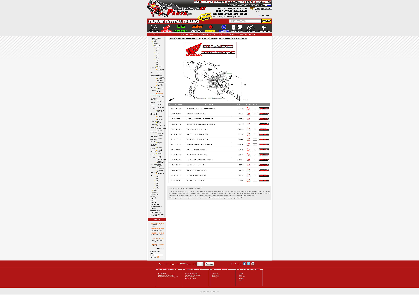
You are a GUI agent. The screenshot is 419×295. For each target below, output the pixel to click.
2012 (157, 176)
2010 (157, 62)
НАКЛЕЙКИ (154, 198)
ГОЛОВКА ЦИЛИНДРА (156, 86)
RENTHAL (154, 246)
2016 (157, 183)
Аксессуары (215, 277)
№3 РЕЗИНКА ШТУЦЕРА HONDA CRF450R (199, 119)
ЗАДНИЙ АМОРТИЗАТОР (156, 151)
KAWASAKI (156, 189)
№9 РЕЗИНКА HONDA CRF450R (196, 149)
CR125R (156, 43)
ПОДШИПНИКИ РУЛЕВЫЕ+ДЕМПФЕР (158, 163)
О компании (162, 273)
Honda (241, 273)
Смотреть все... (160, 248)
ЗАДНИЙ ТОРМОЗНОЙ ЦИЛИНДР (156, 144)
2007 (157, 57)
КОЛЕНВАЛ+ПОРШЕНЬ (163, 82)
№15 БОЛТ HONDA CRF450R (195, 180)
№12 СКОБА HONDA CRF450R (196, 165)
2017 (157, 185)
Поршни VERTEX (156, 230)
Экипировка (215, 275)
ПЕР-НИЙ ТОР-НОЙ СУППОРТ (156, 94)
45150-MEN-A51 (176, 160)
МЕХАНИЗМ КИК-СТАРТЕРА (157, 120)
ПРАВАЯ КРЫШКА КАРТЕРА (156, 157)
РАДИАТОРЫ (161, 133)
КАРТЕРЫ (160, 80)
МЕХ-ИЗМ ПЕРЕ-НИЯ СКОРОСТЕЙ (156, 113)
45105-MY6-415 (176, 124)
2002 (157, 48)
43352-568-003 (176, 114)
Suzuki (241, 275)
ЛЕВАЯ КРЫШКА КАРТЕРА (155, 123)
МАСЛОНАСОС (161, 129)
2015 (157, 182)
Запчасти (215, 273)
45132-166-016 (176, 149)
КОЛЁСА (153, 202)
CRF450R (157, 47)
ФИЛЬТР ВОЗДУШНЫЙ (156, 67)
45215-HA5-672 (176, 175)
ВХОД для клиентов (191, 273)
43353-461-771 (176, 119)
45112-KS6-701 (176, 139)
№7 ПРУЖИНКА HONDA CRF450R (197, 139)
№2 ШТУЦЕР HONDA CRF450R (196, 114)
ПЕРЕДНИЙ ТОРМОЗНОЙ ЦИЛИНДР (157, 98)
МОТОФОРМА (154, 194)
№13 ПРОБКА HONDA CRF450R (196, 170)
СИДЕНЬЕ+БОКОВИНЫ (164, 159)
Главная (172, 38)
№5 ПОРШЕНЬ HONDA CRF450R (196, 129)
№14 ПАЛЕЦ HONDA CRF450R (196, 175)
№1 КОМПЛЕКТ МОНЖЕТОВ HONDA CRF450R (200, 109)
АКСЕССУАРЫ (155, 210)
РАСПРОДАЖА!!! (155, 212)
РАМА (158, 92)
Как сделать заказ (190, 278)
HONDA (155, 41)
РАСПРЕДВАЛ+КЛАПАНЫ (164, 77)
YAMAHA (155, 192)
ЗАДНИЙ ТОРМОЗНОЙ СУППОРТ (156, 140)
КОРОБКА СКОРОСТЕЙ (156, 171)
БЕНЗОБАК (160, 110)
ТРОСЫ (159, 116)
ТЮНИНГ (153, 200)
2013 (157, 178)
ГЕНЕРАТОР (160, 69)
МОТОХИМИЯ (154, 204)
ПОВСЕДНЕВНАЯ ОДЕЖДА (156, 207)
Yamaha (241, 278)
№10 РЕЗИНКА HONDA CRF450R (196, 155)
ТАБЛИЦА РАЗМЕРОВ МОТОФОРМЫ (157, 215)
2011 (157, 64)
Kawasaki (242, 277)
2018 (157, 187)
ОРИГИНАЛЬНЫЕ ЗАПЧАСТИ (156, 39)
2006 (157, 55)
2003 (157, 50)
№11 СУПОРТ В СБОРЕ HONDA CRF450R (199, 160)
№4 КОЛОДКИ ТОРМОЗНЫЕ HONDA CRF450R (200, 124)
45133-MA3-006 (176, 155)
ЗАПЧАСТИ (154, 196)
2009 (157, 61)
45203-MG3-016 (176, 170)
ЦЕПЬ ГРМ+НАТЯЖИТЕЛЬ (156, 74)
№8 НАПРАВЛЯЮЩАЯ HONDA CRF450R (199, 144)
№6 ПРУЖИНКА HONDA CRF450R (197, 134)
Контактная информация (193, 275)
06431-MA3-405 (176, 109)
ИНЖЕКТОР (160, 169)
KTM (240, 280)
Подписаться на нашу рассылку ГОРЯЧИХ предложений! (177, 264)
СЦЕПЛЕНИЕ (161, 78)
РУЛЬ (158, 118)
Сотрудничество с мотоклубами (168, 277)
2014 (157, 180)
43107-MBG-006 (176, 129)
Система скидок (190, 277)
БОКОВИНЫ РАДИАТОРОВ (157, 136)
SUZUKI (155, 190)
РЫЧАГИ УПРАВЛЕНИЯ (156, 131)
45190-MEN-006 (176, 165)
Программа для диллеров (166, 275)
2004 (157, 52)
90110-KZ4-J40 (175, 180)
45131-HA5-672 (176, 144)
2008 (157, 59)
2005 (157, 54)
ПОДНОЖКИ (160, 161)
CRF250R (157, 45)
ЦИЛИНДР (160, 84)
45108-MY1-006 (176, 134)
